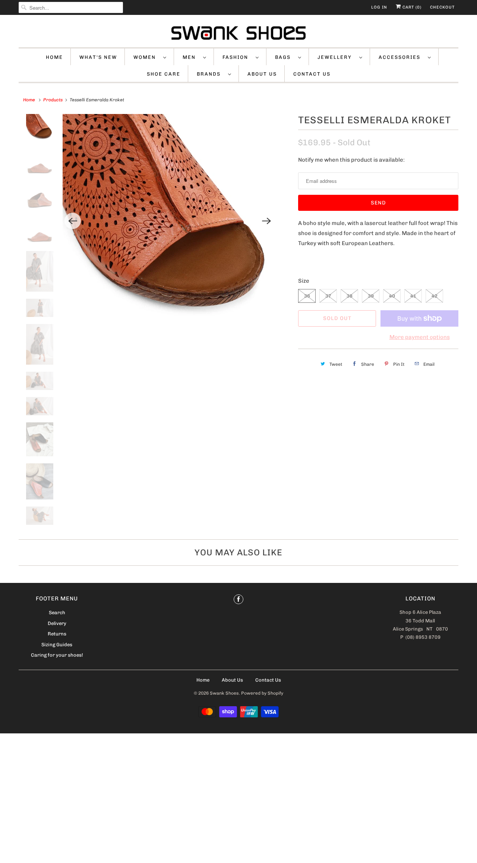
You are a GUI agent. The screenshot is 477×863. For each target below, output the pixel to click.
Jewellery (337, 57)
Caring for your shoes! (57, 655)
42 (434, 296)
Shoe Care (163, 74)
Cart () (411, 7)
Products (53, 99)
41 (413, 296)
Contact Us (312, 74)
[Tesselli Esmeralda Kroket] (170, 221)
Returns (57, 634)
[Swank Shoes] (238, 33)
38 (350, 296)
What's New (98, 57)
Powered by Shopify (262, 693)
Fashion (237, 57)
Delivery (57, 623)
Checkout (442, 7)
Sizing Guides (56, 644)
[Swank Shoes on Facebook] (238, 599)
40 (392, 296)
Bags (284, 57)
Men (191, 57)
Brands (210, 74)
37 (328, 296)
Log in (379, 7)
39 (371, 296)
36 (307, 296)
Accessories (401, 57)
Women (146, 57)
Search (57, 612)
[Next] (266, 221)
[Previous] (72, 221)
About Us (262, 74)
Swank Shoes (224, 693)
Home (54, 57)
